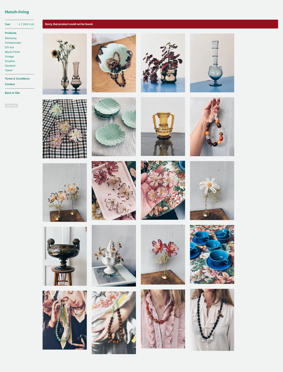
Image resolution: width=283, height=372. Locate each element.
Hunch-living (17, 11)
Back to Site (12, 93)
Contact (10, 84)
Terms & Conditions (17, 78)
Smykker (10, 61)
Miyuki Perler (12, 52)
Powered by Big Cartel (11, 106)
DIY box (9, 47)
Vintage (9, 56)
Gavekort (10, 65)
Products (10, 33)
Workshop (11, 38)
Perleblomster (13, 43)
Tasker (9, 70)
